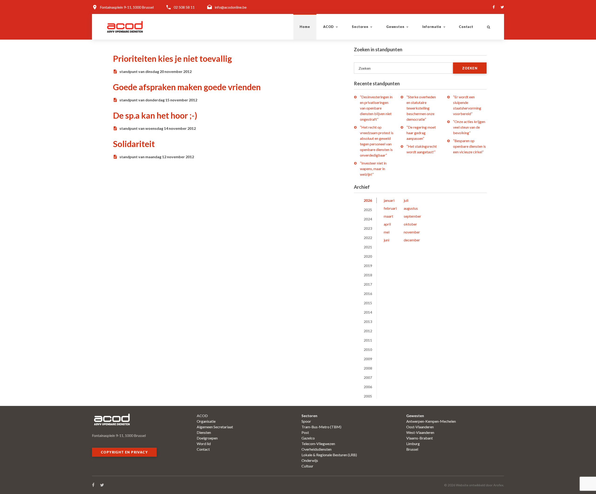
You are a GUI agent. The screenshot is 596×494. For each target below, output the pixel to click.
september (412, 216)
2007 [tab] (368, 377)
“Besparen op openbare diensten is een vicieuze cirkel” (469, 146)
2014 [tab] (368, 312)
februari (390, 208)
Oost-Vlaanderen (420, 427)
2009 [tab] (368, 359)
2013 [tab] (368, 321)
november (412, 232)
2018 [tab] (368, 275)
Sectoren (360, 27)
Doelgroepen (207, 438)
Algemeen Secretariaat (215, 427)
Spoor (306, 421)
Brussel (412, 449)
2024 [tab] (368, 219)
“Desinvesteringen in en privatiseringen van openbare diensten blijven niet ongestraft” (376, 108)
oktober (410, 224)
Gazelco (308, 438)
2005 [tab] (368, 396)
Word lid (204, 443)
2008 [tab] (368, 368)
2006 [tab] (368, 386)
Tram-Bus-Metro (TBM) (321, 427)
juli (406, 200)
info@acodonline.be (231, 7)
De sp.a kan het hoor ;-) (155, 115)
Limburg (413, 443)
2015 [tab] (368, 303)
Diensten (204, 432)
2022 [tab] (368, 237)
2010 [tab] (368, 349)
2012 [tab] (368, 331)
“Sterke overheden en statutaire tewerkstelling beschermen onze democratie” (421, 108)
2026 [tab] (368, 200)
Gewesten (395, 27)
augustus (411, 208)
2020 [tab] (368, 256)
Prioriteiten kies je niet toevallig (172, 58)
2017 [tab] (368, 284)
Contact (466, 27)
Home (305, 27)
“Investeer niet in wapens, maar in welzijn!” (373, 168)
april (387, 224)
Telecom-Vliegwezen (318, 443)
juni (386, 240)
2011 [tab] (368, 340)
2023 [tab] (368, 228)
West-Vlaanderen (420, 432)
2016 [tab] (368, 293)
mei (386, 232)
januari (389, 200)
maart (388, 216)
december (412, 240)
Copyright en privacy (124, 452)
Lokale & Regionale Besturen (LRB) (329, 455)
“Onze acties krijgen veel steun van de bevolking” (469, 127)
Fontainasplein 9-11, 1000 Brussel (127, 7)
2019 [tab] (368, 265)
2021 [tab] (368, 247)
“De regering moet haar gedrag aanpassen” (421, 133)
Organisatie (206, 421)
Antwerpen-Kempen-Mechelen (431, 421)
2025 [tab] (368, 209)
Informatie (431, 27)
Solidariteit (134, 144)
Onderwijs (309, 460)
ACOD (328, 27)
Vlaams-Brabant (419, 438)
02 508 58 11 (184, 7)
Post (305, 432)
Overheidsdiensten (316, 449)
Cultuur (307, 466)
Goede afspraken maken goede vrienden (187, 87)
